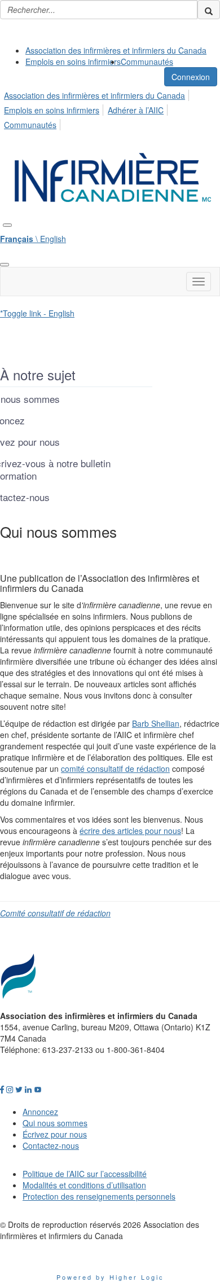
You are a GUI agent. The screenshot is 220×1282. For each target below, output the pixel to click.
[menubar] (110, 108)
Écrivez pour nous (55, 1134)
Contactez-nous (51, 1145)
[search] (208, 9)
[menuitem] (115, 50)
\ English (33, 238)
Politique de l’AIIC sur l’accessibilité (85, 1173)
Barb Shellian (155, 723)
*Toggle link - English (37, 313)
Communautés (147, 61)
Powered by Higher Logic (110, 1276)
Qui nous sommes (55, 1123)
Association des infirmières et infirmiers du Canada (115, 50)
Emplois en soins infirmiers (73, 61)
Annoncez (40, 1111)
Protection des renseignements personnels (99, 1196)
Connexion (190, 76)
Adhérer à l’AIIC (136, 110)
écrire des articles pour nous (130, 830)
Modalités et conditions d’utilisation (84, 1185)
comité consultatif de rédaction (115, 768)
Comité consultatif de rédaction (55, 913)
